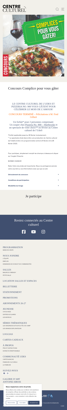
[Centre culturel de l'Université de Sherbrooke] (14, 8)
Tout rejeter (22, 402)
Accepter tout (34, 402)
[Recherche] (57, 9)
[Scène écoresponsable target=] (45, 397)
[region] (22, 395)
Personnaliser (11, 402)
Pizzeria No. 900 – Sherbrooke (40, 124)
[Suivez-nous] (24, 232)
